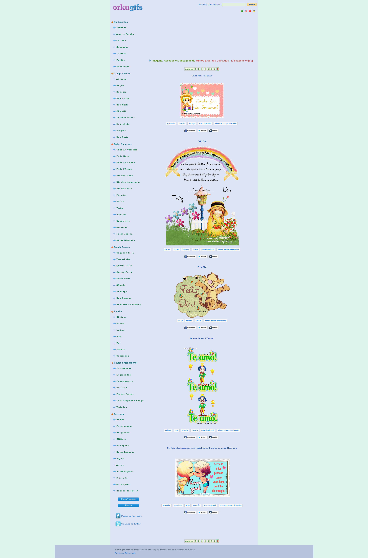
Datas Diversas (125, 240)
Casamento (123, 221)
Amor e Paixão (125, 34)
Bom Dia (121, 92)
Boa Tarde (122, 98)
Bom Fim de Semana (128, 304)
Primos (120, 349)
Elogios (121, 130)
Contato (128, 505)
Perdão (120, 60)
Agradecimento (125, 118)
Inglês (120, 458)
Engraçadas (123, 375)
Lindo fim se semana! (202, 76)
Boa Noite (122, 105)
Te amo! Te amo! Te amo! (202, 338)
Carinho (121, 40)
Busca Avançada (128, 499)
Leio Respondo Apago (130, 400)
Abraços (121, 79)
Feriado (121, 195)
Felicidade (123, 66)
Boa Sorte (122, 137)
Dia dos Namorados (128, 182)
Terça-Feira (123, 259)
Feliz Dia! (202, 267)
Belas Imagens (125, 452)
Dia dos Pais (124, 188)
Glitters (121, 439)
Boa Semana (124, 298)
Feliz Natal (123, 156)
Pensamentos (124, 381)
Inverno (121, 214)
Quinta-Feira (124, 272)
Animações (123, 484)
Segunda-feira (125, 252)
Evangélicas (124, 368)
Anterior (189, 69)
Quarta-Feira (124, 265)
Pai (118, 343)
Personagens (124, 426)
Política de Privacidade (125, 553)
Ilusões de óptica (127, 491)
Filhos (120, 323)
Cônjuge (121, 317)
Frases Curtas (125, 394)
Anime (120, 465)
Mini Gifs (122, 478)
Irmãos (120, 330)
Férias (120, 201)
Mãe (118, 336)
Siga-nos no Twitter (130, 524)
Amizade (121, 27)
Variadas (121, 407)
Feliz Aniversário (127, 149)
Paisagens (122, 445)
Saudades (122, 47)
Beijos (120, 85)
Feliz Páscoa (124, 169)
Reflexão (121, 388)
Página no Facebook (131, 516)
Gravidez (121, 227)
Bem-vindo (123, 124)
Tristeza (121, 53)
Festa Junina (124, 234)
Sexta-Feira (123, 278)
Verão (119, 208)
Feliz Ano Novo (125, 162)
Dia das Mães (124, 175)
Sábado (121, 285)
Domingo (121, 291)
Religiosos (123, 432)
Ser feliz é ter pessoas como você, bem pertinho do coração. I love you (202, 448)
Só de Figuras (125, 471)
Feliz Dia (202, 141)
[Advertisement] (172, 35)
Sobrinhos (122, 356)
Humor (120, 419)
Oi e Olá (121, 111)
